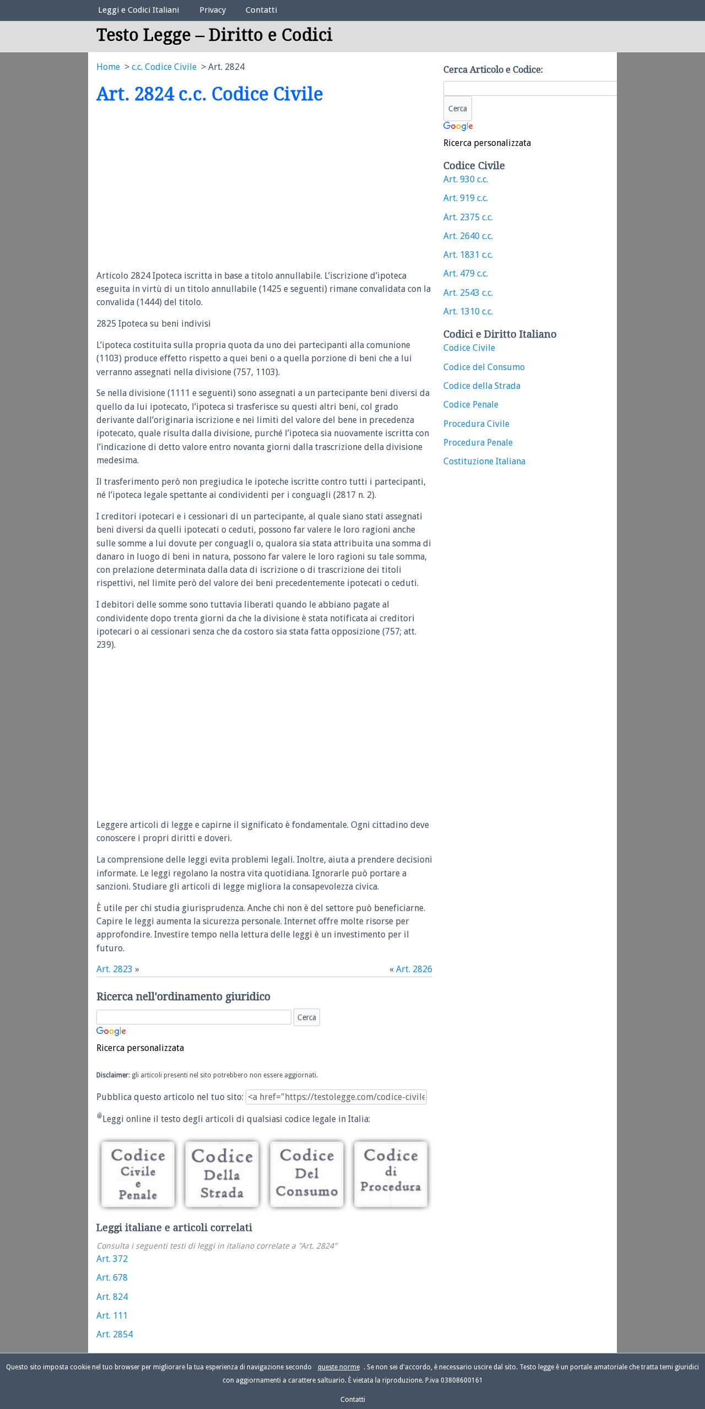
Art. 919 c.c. (465, 198)
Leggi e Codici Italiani (138, 10)
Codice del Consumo (484, 367)
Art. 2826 (414, 969)
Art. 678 (112, 1277)
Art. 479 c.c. (465, 273)
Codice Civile (469, 348)
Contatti (261, 10)
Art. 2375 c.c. (468, 217)
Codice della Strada (481, 386)
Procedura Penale (478, 442)
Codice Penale (470, 404)
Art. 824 (112, 1297)
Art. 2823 (114, 969)
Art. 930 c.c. (465, 179)
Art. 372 (112, 1259)
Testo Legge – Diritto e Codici (214, 35)
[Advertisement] (188, 188)
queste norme (339, 1367)
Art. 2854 (114, 1334)
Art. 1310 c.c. (468, 311)
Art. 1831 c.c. (468, 255)
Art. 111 (112, 1315)
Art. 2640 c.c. (468, 236)
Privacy (212, 10)
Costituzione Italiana (484, 461)
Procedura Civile (476, 424)
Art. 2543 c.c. (468, 293)
